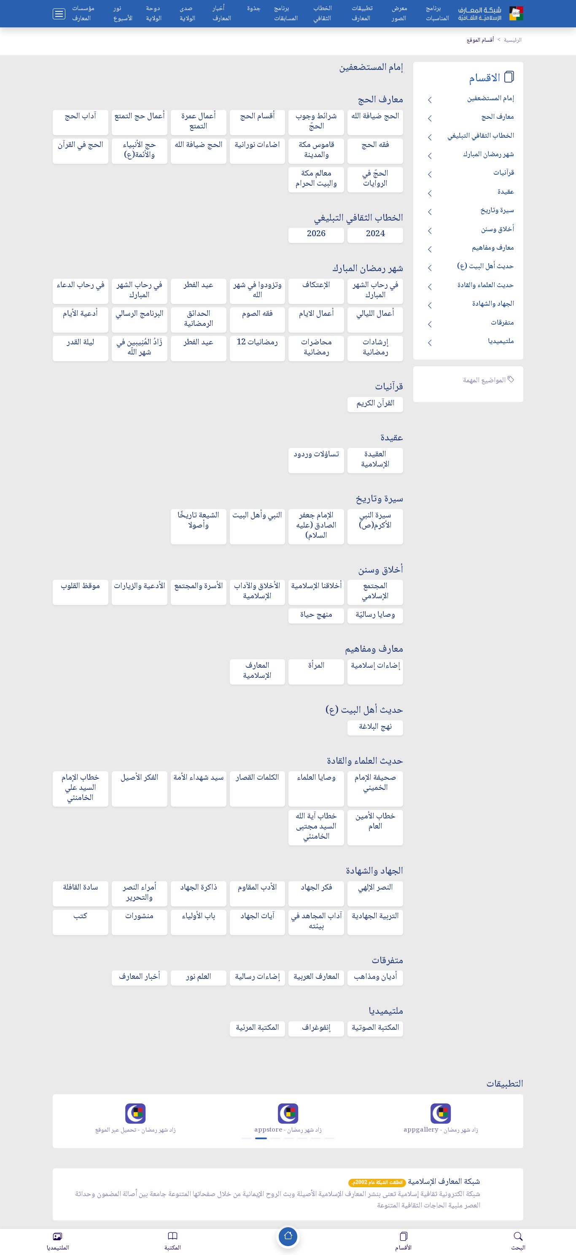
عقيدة (506, 192)
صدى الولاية (187, 14)
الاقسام (485, 78)
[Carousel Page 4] (289, 1138)
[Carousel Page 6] (316, 1138)
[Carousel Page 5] (302, 1138)
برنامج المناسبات (437, 14)
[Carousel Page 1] (247, 1138)
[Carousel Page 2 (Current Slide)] (261, 1138)
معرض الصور (399, 14)
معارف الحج (497, 117)
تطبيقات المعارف (362, 14)
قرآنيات (503, 173)
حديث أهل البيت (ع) (485, 266)
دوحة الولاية (153, 14)
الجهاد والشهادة (493, 304)
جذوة (254, 9)
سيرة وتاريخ (497, 210)
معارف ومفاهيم (493, 248)
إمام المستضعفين (490, 98)
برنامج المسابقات (286, 14)
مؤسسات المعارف (83, 14)
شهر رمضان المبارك (488, 154)
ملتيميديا (501, 341)
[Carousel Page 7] (329, 1138)
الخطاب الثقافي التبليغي (480, 136)
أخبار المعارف (222, 14)
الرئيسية (513, 40)
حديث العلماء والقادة (486, 285)
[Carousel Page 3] (275, 1138)
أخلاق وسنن (497, 229)
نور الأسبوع (122, 14)
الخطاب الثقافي (322, 14)
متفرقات (502, 323)
